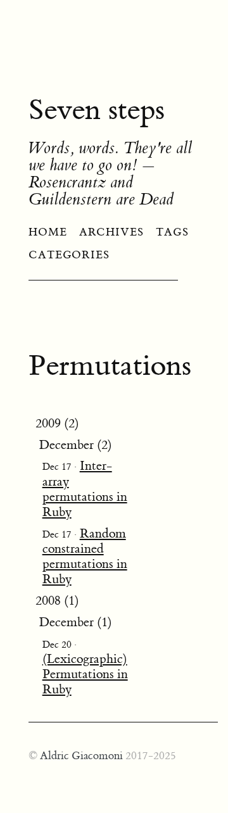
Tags (172, 232)
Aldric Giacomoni (81, 756)
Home (47, 232)
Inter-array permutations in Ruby (84, 488)
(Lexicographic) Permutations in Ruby (85, 674)
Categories (69, 255)
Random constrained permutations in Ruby (84, 556)
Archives (111, 232)
